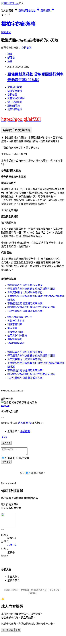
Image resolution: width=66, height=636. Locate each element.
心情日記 (26, 47)
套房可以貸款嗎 (16, 98)
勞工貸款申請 (14, 102)
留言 (28, 423)
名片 (9, 61)
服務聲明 (33, 593)
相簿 (9, 54)
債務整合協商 (14, 339)
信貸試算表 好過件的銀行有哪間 (24, 285)
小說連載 (25, 431)
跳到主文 (6, 32)
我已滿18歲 (7, 630)
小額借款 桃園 (15, 332)
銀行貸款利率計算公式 (19, 317)
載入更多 (6, 443)
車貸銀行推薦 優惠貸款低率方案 (24, 303)
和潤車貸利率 (14, 324)
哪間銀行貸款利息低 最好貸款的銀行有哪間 (31, 288)
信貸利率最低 (14, 109)
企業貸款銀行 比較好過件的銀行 (24, 292)
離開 (18, 630)
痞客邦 (21, 423)
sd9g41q (5, 405)
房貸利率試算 (14, 87)
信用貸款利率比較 (17, 335)
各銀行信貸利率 (16, 320)
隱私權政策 (55, 590)
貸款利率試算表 (16, 343)
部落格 (11, 57)
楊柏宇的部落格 (18, 24)
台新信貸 (12, 94)
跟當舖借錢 (13, 105)
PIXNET (14, 590)
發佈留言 (6, 462)
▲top (4, 437)
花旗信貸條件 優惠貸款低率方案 (24, 311)
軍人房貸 (12, 328)
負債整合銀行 (14, 91)
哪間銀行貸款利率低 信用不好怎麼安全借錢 (31, 307)
